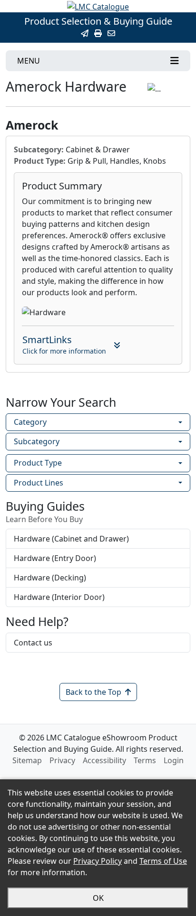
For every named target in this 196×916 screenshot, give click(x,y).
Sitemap (27, 760)
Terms (145, 760)
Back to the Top (93, 692)
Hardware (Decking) (50, 577)
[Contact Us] (111, 33)
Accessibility (104, 760)
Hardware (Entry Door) (55, 558)
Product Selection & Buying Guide (98, 21)
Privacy (62, 760)
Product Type (38, 463)
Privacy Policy (97, 861)
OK (98, 898)
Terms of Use (163, 861)
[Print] (98, 33)
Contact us (33, 642)
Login (174, 760)
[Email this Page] (84, 33)
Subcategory (36, 441)
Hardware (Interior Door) (59, 597)
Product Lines (38, 482)
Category (30, 422)
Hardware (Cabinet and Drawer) (71, 538)
